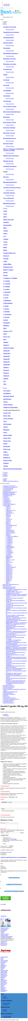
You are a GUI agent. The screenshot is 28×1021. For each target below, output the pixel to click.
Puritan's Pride (7, 460)
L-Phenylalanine (8, 303)
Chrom (5, 233)
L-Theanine (6, 311)
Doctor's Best (7, 415)
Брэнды (5, 1009)
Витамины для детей (9, 58)
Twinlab (5, 466)
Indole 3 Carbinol (8, 270)
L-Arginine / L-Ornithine (10, 278)
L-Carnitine (6, 281)
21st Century (6, 390)
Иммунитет (6, 117)
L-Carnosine (6, 283)
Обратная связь (6, 1003)
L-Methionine (7, 300)
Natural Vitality (7, 435)
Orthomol (6, 455)
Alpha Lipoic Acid (8, 219)
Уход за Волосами (8, 198)
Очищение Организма (9, 166)
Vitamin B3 (6, 359)
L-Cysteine (6, 289)
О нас (4, 996)
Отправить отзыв (4, 835)
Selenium (5, 342)
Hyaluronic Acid (7, 267)
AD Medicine (7, 393)
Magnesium (6, 322)
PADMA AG (6, 457)
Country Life (7, 413)
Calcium (5, 230)
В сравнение (9, 847)
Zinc (4, 381)
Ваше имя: (3, 823)
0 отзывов (3, 849)
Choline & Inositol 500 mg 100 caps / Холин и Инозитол (14, 857)
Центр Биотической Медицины (12, 469)
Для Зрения (6, 96)
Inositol (5, 272)
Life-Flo (5, 427)
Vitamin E (6, 373)
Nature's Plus (7, 438)
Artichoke (6, 222)
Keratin (5, 275)
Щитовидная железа (9, 203)
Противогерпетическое (10, 182)
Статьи (5, 1011)
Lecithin (5, 320)
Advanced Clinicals (8, 396)
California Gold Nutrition (10, 407)
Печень (5, 171)
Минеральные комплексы (11, 155)
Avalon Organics (8, 404)
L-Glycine (6, 295)
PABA (5, 334)
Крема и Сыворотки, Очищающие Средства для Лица (13, 149)
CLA (4, 236)
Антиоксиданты (8, 42)
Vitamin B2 (6, 356)
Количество (3, 846)
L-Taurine (6, 309)
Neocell (5, 443)
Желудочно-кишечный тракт (11, 111)
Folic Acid (6, 256)
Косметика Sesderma (9, 127)
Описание (5, 714)
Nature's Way (7, 441)
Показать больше (10, 29)
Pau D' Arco (6, 336)
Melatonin (6, 325)
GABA (5, 261)
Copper (5, 242)
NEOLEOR (6, 446)
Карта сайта (6, 1004)
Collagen (5, 239)
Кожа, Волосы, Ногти (9, 122)
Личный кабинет (7, 1016)
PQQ (4, 339)
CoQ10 (5, 244)
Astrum (5, 402)
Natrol (5, 432)
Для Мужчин (7, 101)
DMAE (5, 250)
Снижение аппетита (9, 193)
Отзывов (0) (6, 715)
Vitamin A (6, 345)
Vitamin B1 (6, 350)
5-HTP (5, 211)
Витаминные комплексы (10, 53)
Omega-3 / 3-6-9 (7, 331)
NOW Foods (6, 449)
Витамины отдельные (9, 64)
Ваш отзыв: (3, 828)
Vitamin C (6, 367)
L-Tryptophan (7, 314)
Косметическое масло (9, 138)
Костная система (8, 143)
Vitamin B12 (6, 353)
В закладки (3, 847)
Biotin (5, 228)
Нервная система (8, 161)
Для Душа (6, 85)
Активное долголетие (9, 27)
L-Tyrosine (6, 317)
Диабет (5, 74)
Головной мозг (7, 69)
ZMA (4, 384)
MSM (4, 328)
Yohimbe (5, 378)
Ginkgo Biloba (7, 264)
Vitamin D (6, 370)
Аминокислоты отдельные (11, 32)
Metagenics (6, 429)
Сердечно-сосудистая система (12, 187)
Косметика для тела (9, 133)
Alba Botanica (7, 399)
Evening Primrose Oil (9, 253)
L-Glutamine (6, 292)
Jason (5, 421)
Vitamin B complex (8, 348)
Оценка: (2, 832)
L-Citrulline (6, 286)
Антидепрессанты (8, 37)
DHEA (5, 247)
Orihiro (5, 452)
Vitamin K (6, 375)
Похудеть (6, 177)
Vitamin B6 (6, 364)
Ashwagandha (7, 225)
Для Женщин (7, 90)
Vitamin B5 (6, 362)
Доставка (5, 997)
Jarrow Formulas (8, 418)
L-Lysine (5, 297)
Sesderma (6, 463)
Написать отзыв (9, 849)
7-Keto (5, 214)
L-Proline (6, 306)
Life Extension (7, 424)
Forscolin (5, 258)
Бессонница (6, 48)
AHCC (5, 216)
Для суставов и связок (9, 106)
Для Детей (6, 80)
